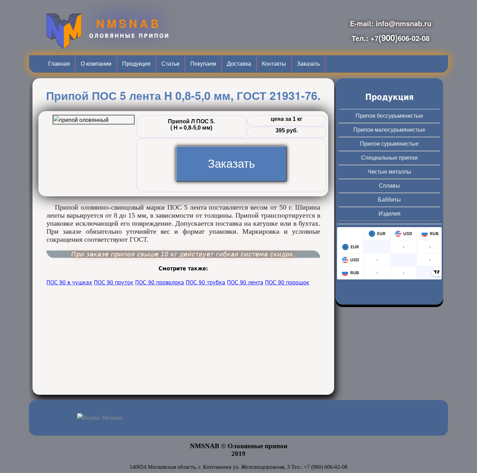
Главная (59, 64)
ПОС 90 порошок (287, 282)
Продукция (136, 64)
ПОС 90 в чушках (69, 282)
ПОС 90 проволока (159, 282)
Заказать (308, 64)
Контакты (274, 64)
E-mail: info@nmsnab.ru (390, 23)
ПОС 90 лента (245, 282)
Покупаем (203, 64)
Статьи (170, 64)
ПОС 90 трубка (205, 282)
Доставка (239, 64)
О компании (96, 64)
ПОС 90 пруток (113, 282)
